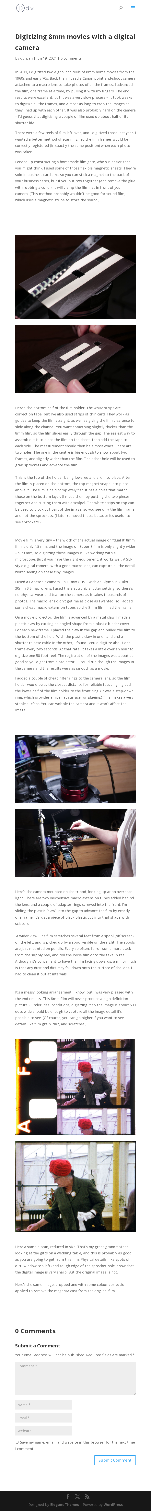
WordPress (113, 1504)
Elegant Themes (64, 1504)
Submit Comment (115, 1460)
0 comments (71, 58)
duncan (26, 58)
